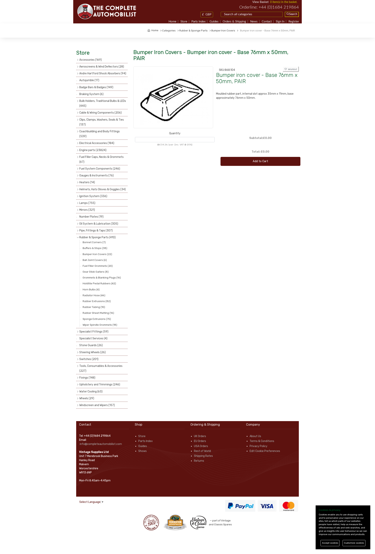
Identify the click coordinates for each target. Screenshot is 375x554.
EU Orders (200, 441)
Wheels (86, 398)
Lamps (87, 203)
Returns (199, 460)
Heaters (87, 182)
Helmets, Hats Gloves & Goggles (102, 189)
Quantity (174, 133)
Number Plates (91, 216)
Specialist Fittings (93, 331)
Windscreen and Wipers (97, 405)
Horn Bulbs (91, 289)
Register (293, 21)
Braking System (91, 94)
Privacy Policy (258, 446)
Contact (267, 21)
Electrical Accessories (96, 143)
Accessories (90, 59)
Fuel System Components (99, 168)
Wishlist (292, 69)
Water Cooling (91, 391)
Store (183, 21)
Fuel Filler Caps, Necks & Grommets (101, 159)
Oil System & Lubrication (98, 223)
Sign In (280, 21)
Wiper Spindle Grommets (100, 324)
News (254, 21)
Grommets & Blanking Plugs (102, 277)
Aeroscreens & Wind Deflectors (101, 66)
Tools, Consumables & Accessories (100, 368)
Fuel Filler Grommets (98, 265)
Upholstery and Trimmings (99, 384)
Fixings (87, 377)
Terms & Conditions (262, 441)
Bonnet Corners (94, 242)
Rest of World (202, 451)
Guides (214, 21)
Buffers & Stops (95, 248)
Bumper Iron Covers (97, 254)
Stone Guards (91, 345)
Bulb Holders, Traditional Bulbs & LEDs (102, 103)
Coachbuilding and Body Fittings (99, 134)
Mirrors (87, 210)
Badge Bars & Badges (96, 87)
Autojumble (89, 80)
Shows (142, 451)
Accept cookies (330, 543)
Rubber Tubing (94, 307)
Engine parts (92, 150)
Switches (88, 359)
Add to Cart (260, 161)
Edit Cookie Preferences (265, 451)
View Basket (260, 2)
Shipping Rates (203, 456)
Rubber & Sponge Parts (97, 237)
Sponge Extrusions (97, 318)
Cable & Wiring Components (100, 112)
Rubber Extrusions (97, 301)
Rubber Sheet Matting (98, 312)
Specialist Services (93, 338)
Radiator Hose (94, 295)
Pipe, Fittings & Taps (96, 230)
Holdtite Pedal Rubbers (99, 283)
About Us (255, 436)
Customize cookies (354, 543)
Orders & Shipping (234, 21)
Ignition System (93, 196)
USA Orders (201, 446)
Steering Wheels (92, 352)
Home (172, 21)
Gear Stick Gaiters (96, 271)
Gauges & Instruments (96, 175)
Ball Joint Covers (95, 260)
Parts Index (198, 21)
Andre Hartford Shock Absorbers (102, 73)
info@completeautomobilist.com (101, 444)
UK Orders (200, 436)
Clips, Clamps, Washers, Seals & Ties (101, 122)
